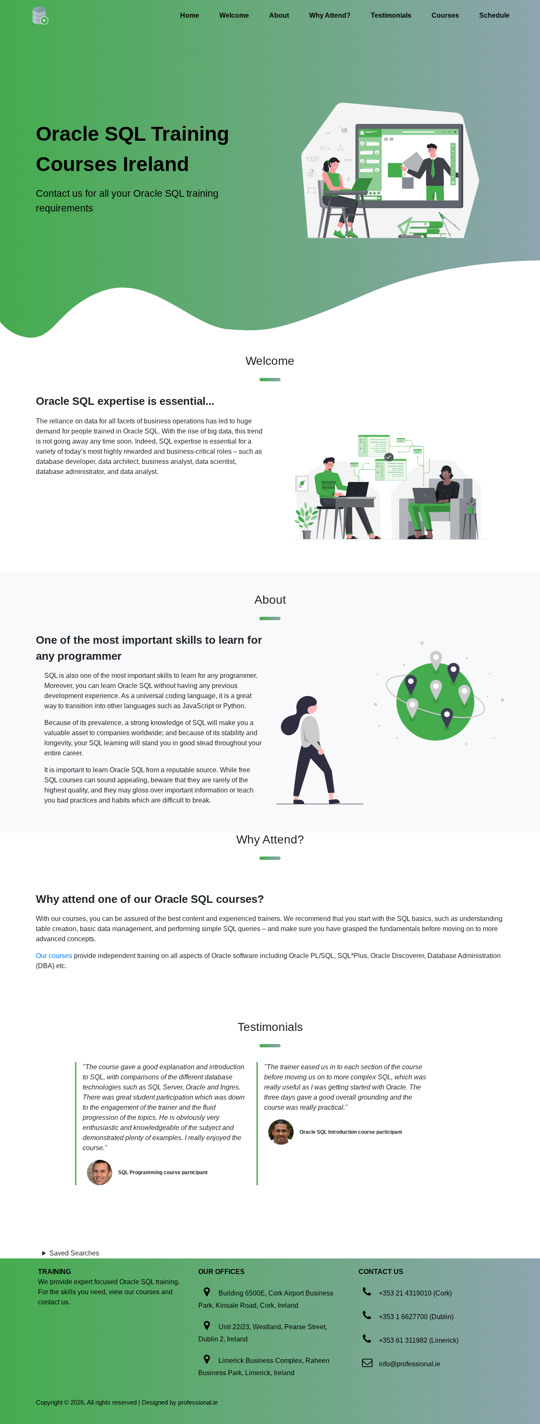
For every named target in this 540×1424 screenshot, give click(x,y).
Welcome (234, 15)
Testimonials (391, 15)
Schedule (494, 15)
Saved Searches (74, 1253)
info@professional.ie (409, 1364)
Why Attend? (330, 15)
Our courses (54, 955)
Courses (445, 15)
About (279, 15)
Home (189, 15)
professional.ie (198, 1402)
